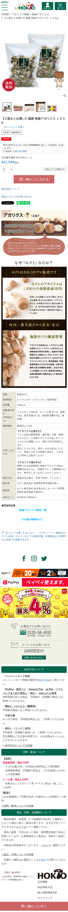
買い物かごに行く (34, 906)
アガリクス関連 (20, 14)
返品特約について (10, 189)
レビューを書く (17, 127)
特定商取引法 (44, 887)
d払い (33, 693)
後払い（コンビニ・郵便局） (21, 706)
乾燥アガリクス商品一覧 (32, 510)
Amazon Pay (36, 689)
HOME (5, 14)
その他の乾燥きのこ (33, 519)
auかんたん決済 (47, 693)
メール (22, 827)
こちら (46, 680)
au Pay (49, 689)
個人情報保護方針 (47, 892)
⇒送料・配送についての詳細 (17, 805)
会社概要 (42, 882)
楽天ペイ (21, 689)
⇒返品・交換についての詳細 (17, 854)
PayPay (9, 689)
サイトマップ (44, 898)
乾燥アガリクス (40, 14)
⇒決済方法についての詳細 (17, 745)
